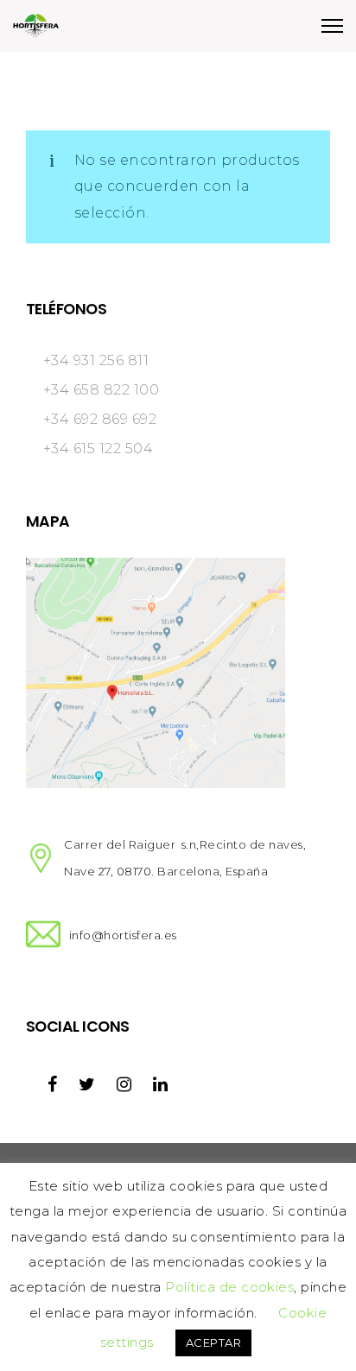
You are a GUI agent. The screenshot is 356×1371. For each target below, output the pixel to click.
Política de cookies (229, 1287)
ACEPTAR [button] (213, 1342)
